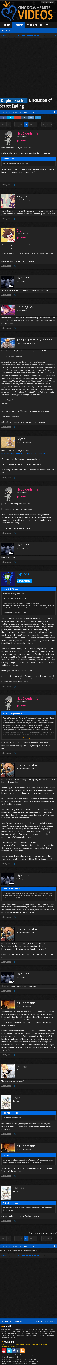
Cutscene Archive (13, 1344)
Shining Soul (26, 307)
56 (43, 124)
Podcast (44, 1344)
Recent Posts (8, 30)
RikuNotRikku (27, 765)
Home (6, 25)
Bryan (21, 439)
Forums (18, 25)
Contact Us (41, 1321)
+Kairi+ (22, 196)
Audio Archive (25, 1344)
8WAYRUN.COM (31, 1250)
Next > (49, 124)
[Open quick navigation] (55, 35)
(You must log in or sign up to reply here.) (43, 1233)
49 (26, 124)
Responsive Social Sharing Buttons (13, 1363)
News (3, 1344)
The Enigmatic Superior (34, 340)
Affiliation (14, 1347)
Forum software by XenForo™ (12, 1355)
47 (16, 124)
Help (52, 1321)
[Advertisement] (28, 68)
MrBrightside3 (27, 1003)
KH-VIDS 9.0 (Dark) (12, 1321)
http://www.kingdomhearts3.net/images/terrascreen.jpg (24, 453)
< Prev (3, 124)
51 (35, 124)
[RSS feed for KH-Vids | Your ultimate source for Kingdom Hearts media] (22, 1351)
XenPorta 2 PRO (5, 1250)
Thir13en (22, 278)
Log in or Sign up (48, 2)
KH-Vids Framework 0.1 (10, 1357)
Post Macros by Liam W (30, 1355)
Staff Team (5, 1347)
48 (21, 124)
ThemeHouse (33, 1359)
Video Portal (34, 25)
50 (31, 124)
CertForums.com (34, 1363)
